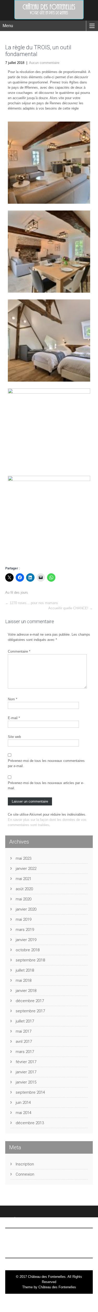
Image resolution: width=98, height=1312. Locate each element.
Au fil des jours (16, 592)
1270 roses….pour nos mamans (31, 603)
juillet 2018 (25, 970)
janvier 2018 (26, 990)
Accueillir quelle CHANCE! (70, 608)
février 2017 (26, 1062)
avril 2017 (24, 1041)
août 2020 (24, 889)
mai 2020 (23, 899)
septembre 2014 (30, 1092)
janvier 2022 (26, 868)
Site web (14, 737)
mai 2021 (23, 878)
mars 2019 (25, 929)
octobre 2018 (27, 950)
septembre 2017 (30, 1011)
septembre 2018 (30, 960)
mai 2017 (23, 1031)
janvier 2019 (26, 939)
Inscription (25, 1164)
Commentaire (19, 651)
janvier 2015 (26, 1082)
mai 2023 (23, 858)
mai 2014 (23, 1112)
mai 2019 (23, 919)
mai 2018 (23, 980)
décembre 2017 (30, 1000)
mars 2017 (25, 1051)
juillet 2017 (25, 1021)
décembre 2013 (30, 1123)
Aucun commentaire (44, 63)
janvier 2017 (26, 1072)
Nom (12, 699)
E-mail (14, 718)
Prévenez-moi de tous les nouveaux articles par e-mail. (46, 785)
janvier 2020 (26, 909)
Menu (8, 25)
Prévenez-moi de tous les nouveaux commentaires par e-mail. (46, 763)
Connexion (25, 1174)
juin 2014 (23, 1102)
